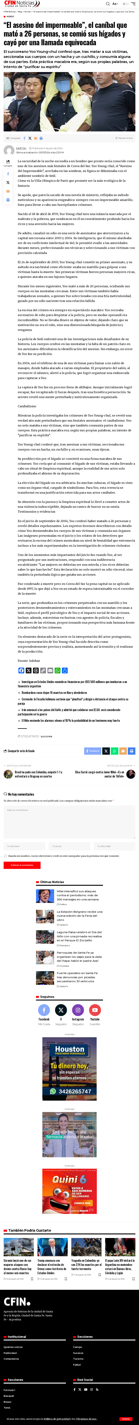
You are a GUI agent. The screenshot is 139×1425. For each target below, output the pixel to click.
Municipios (64, 945)
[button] (125, 1419)
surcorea (46, 736)
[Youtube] (95, 1015)
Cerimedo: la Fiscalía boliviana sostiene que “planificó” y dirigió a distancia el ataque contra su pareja (73, 701)
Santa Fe (63, 925)
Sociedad (64, 966)
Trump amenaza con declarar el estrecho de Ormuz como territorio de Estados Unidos (51, 1266)
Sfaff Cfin (21, 148)
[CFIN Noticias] (22, 4)
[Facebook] (44, 1015)
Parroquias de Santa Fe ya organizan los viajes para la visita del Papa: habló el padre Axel (79, 956)
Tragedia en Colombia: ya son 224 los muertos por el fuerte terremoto (86, 1264)
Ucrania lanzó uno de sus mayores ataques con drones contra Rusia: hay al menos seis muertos (17, 1266)
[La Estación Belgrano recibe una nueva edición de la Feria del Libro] (45, 916)
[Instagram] (78, 1015)
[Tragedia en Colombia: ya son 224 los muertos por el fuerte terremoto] (86, 1247)
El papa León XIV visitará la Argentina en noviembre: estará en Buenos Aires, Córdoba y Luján (120, 1266)
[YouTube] (86, 1389)
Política (62, 904)
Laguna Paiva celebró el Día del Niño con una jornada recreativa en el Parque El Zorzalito (79, 936)
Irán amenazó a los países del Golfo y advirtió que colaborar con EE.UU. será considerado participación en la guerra (69, 712)
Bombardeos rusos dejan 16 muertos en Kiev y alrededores (54, 692)
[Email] (35, 138)
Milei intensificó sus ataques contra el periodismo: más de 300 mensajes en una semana (78, 895)
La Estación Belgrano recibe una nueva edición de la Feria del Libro (79, 916)
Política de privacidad (57, 1418)
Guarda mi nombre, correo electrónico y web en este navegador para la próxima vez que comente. (63, 855)
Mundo (10, 17)
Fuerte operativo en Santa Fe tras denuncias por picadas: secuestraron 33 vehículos (77, 977)
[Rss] (97, 1389)
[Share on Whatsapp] (114, 751)
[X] (61, 1015)
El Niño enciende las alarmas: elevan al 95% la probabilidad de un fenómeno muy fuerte (71, 720)
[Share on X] (29, 138)
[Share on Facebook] (24, 138)
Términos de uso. (86, 1418)
